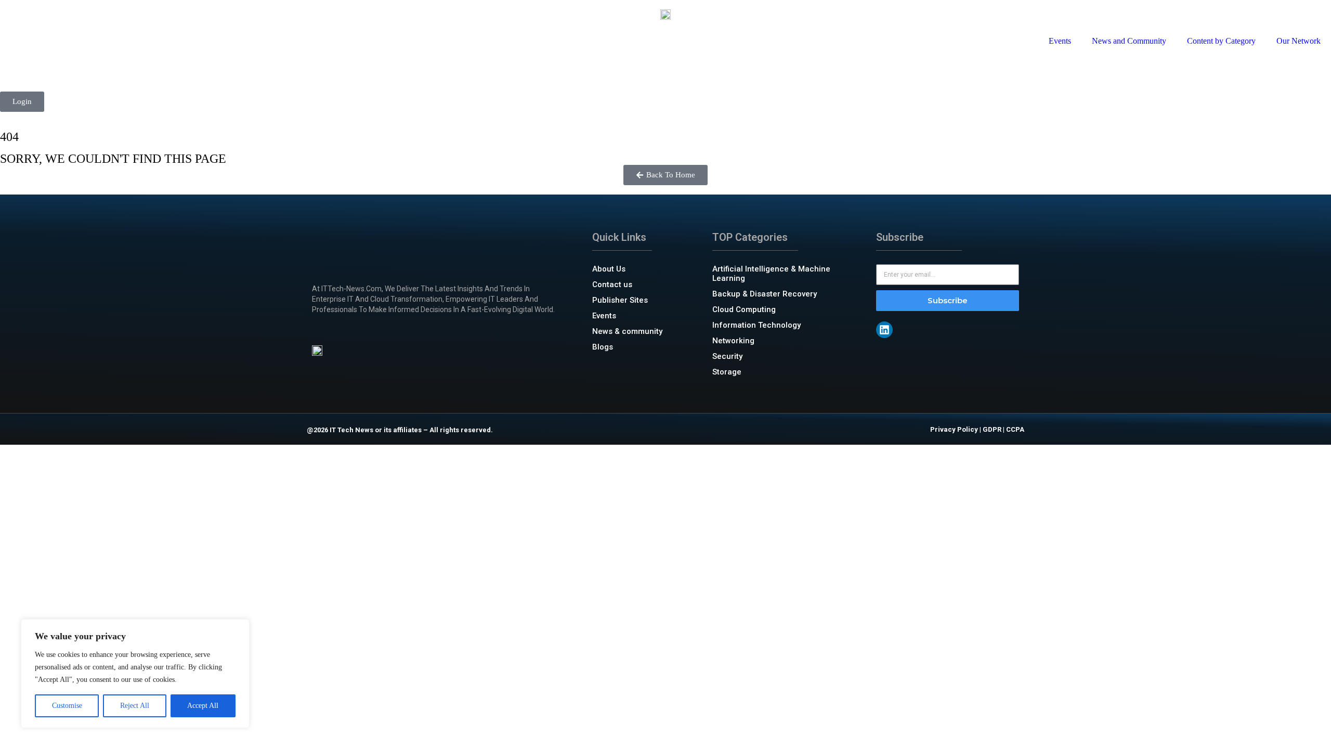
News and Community (1129, 40)
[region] (135, 673)
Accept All (202, 705)
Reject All (134, 705)
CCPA (1015, 429)
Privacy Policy (954, 429)
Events (1060, 40)
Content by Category (1221, 40)
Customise (67, 705)
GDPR (992, 429)
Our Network (1298, 40)
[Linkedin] (884, 329)
